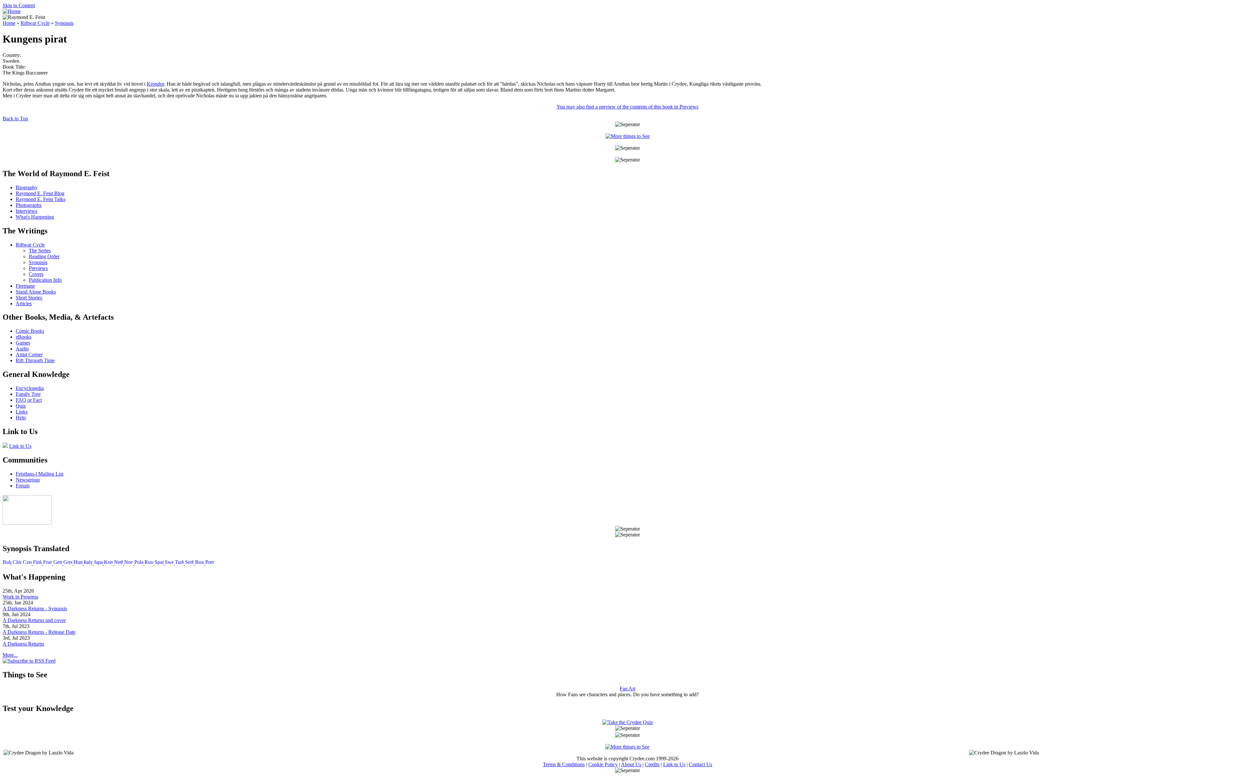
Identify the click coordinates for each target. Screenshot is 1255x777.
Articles (24, 303)
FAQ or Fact (29, 400)
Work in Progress (20, 597)
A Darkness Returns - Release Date (39, 632)
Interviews (26, 211)
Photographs (29, 205)
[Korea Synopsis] (109, 563)
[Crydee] (27, 523)
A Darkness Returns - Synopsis (35, 608)
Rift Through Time (35, 360)
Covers (36, 274)
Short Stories (29, 297)
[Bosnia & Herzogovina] (200, 563)
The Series (40, 250)
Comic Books (30, 331)
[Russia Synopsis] (149, 563)
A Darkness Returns (23, 644)
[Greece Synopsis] (68, 563)
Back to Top (15, 118)
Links (21, 411)
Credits (652, 764)
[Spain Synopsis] (160, 563)
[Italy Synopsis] (89, 563)
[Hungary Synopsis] (79, 563)
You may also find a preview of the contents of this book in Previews (627, 107)
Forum (22, 485)
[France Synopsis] (48, 563)
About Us (631, 764)
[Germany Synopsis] (58, 563)
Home (9, 23)
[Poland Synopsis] (139, 563)
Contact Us (700, 764)
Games (23, 343)
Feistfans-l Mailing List (39, 474)
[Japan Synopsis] (99, 563)
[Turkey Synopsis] (180, 563)
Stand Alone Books (36, 292)
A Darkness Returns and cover (34, 620)
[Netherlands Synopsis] (119, 563)
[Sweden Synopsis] (170, 563)
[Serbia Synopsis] (190, 563)
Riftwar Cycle (35, 23)
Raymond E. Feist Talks (40, 199)
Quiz (21, 406)
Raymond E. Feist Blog (40, 193)
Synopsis (64, 23)
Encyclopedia (30, 388)
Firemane (25, 286)
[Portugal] (209, 563)
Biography (27, 187)
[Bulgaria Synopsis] (7, 563)
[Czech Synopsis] (28, 563)
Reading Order (44, 256)
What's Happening (35, 217)
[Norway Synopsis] (129, 563)
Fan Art (627, 688)
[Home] (12, 11)
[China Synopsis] (17, 563)
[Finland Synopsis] (38, 563)
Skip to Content (19, 5)
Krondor (155, 84)
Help (21, 417)
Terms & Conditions (564, 764)
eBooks (23, 337)
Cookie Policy (603, 764)
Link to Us (20, 446)
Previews (38, 268)
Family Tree (28, 394)
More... (10, 655)
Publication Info (45, 280)
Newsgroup (28, 479)
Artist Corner (29, 354)
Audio (22, 348)
